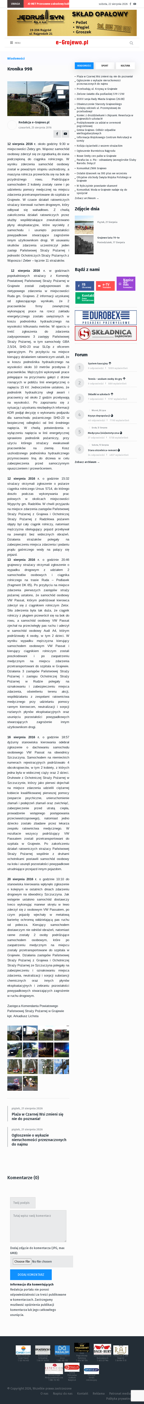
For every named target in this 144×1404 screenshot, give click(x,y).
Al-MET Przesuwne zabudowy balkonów (52, 3)
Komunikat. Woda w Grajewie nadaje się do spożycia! (102, 191)
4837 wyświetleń (119, 455)
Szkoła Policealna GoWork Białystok (72, 1376)
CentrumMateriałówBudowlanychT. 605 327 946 (102, 1358)
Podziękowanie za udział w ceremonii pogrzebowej (99, 124)
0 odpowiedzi (96, 368)
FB (86, 285)
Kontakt (88, 298)
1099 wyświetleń (118, 368)
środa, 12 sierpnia (99, 428)
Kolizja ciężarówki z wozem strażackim (99, 145)
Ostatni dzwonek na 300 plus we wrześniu (102, 173)
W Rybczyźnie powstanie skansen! (97, 185)
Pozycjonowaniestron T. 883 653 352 (62, 1358)
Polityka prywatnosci (120, 1398)
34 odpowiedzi (96, 455)
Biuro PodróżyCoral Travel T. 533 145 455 (23, 1358)
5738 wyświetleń (118, 437)
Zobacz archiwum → (87, 198)
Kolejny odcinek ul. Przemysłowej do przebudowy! (99, 109)
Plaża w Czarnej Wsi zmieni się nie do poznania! (37, 1116)
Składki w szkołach (99, 394)
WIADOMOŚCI (84, 65)
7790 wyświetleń (119, 420)
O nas (44, 1393)
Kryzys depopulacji (99, 415)
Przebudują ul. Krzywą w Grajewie (97, 89)
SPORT (104, 65)
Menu (17, 43)
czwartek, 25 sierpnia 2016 (35, 127)
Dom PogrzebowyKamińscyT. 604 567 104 (82, 1357)
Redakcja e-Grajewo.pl (34, 122)
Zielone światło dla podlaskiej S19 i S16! (101, 94)
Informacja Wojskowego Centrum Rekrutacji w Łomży (104, 139)
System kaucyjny (98, 363)
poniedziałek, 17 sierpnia (111, 242)
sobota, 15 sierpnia (100, 445)
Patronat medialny (122, 1393)
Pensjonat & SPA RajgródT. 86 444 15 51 (121, 1358)
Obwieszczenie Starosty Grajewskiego (99, 104)
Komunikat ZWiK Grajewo (91, 168)
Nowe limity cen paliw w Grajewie (96, 156)
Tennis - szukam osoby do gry (105, 378)
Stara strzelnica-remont (102, 450)
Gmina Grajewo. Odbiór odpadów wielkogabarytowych (96, 131)
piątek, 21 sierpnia (107, 222)
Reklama (99, 1393)
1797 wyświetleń (117, 399)
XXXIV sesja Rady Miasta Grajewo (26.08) (100, 99)
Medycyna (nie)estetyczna (103, 433)
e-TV (107, 285)
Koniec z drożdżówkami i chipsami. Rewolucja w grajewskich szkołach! (105, 117)
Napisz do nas (128, 283)
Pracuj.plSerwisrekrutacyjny (91, 1377)
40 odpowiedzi (96, 420)
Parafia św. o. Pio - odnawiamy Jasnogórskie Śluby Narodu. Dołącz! (106, 161)
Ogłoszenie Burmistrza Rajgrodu (96, 150)
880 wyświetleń (117, 383)
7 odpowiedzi (96, 399)
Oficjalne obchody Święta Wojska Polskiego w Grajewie (104, 179)
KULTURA (125, 65)
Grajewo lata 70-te (108, 237)
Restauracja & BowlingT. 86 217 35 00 (43, 1358)
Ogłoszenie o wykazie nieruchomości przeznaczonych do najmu (39, 1140)
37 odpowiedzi (96, 437)
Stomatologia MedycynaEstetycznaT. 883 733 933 (54, 1377)
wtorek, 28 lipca (99, 410)
